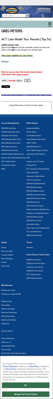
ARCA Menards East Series (11, 143)
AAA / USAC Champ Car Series (37, 150)
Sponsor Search (7, 331)
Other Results (32, 123)
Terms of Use (6, 350)
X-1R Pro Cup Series (33, 180)
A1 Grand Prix (31, 165)
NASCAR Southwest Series (36, 195)
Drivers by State (7, 251)
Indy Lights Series (32, 224)
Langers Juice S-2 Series (35, 161)
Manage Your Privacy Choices (25, 394)
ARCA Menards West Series (11, 139)
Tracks (29, 242)
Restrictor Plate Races (9, 312)
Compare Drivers (7, 255)
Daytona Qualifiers (33, 128)
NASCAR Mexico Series (34, 217)
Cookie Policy (33, 366)
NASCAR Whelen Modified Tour (12, 154)
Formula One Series (8, 165)
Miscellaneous (7, 285)
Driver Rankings (7, 259)
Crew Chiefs (5, 266)
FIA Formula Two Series (34, 206)
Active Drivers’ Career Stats (37, 255)
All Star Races (31, 132)
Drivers (3, 247)
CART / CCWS (31, 143)
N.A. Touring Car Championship (37, 169)
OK (25, 385)
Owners (4, 262)
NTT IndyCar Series (8, 161)
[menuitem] (13, 342)
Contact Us (5, 324)
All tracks (29, 247)
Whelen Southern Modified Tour (37, 209)
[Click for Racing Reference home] (26, 11)
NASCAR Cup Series (8, 128)
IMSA (3, 169)
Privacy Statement (7, 338)
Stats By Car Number (8, 320)
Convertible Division (33, 136)
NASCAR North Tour (33, 147)
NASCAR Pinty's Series (34, 271)
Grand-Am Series (32, 173)
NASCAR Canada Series (9, 150)
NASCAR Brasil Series (34, 187)
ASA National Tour (33, 202)
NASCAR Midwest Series (35, 191)
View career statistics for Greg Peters (17, 55)
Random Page (6, 301)
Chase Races (5, 305)
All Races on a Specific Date (11, 294)
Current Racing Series (10, 123)
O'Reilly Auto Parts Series (10, 132)
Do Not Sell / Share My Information (13, 353)
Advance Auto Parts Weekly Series (13, 158)
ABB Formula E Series (34, 235)
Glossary (5, 61)
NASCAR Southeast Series (35, 184)
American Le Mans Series (35, 176)
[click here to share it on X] (43, 15)
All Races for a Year (8, 290)
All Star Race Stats (7, 316)
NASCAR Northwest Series (36, 198)
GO (27, 15)
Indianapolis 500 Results (35, 154)
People (4, 242)
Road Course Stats (8, 309)
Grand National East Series (36, 139)
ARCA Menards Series (9, 147)
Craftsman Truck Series (9, 136)
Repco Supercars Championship (37, 228)
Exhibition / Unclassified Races (37, 213)
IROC (28, 158)
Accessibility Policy (8, 346)
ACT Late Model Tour (34, 232)
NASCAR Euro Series (33, 221)
